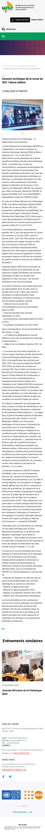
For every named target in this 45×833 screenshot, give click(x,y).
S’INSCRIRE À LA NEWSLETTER (14, 770)
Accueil (4, 66)
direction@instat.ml (18, 740)
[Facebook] (3, 776)
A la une (13, 66)
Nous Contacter (21, 753)
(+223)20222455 (12, 743)
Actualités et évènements (28, 66)
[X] (10, 776)
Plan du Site (22, 825)
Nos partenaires (20, 812)
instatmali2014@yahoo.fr (18, 738)
